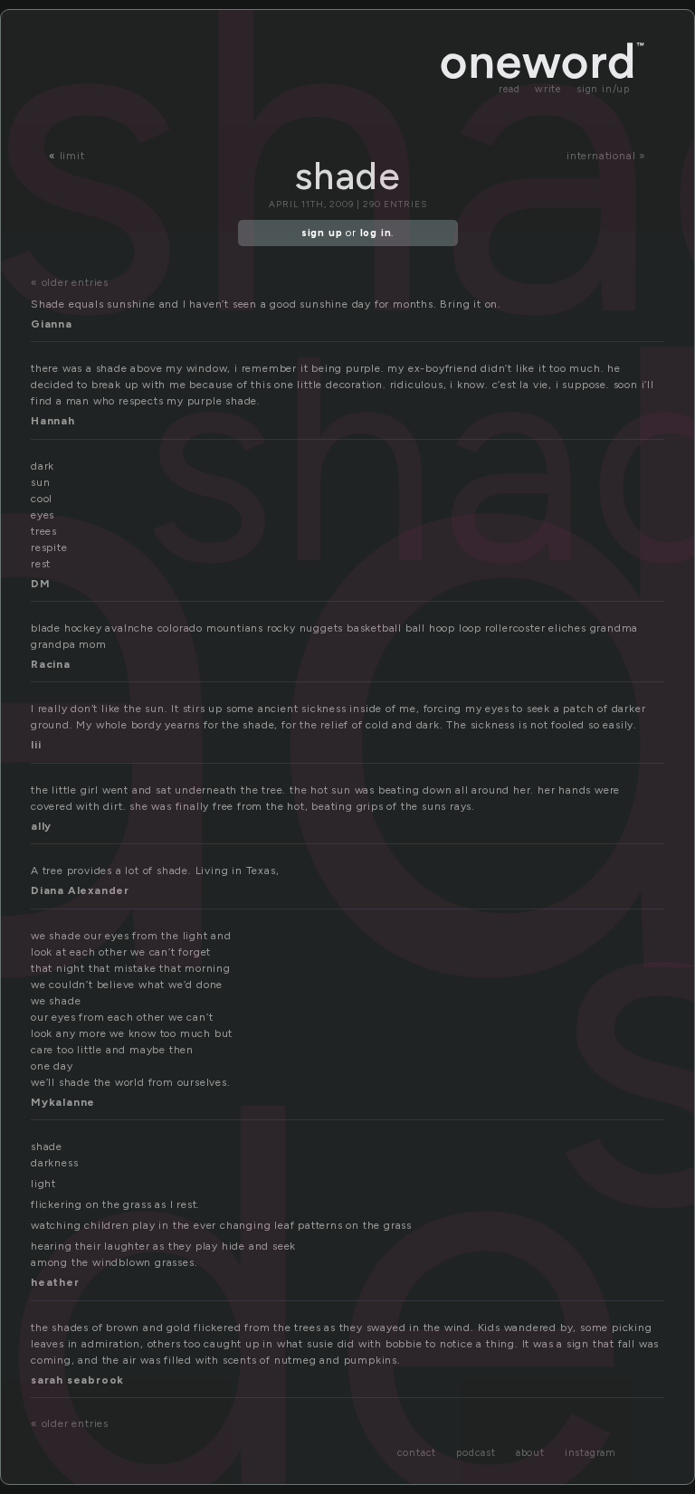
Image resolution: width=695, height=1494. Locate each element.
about (530, 1453)
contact (417, 1453)
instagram (590, 1453)
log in (376, 233)
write (548, 89)
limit (72, 155)
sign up (322, 233)
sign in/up (603, 89)
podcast (476, 1453)
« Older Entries (70, 282)
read (509, 89)
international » (606, 155)
